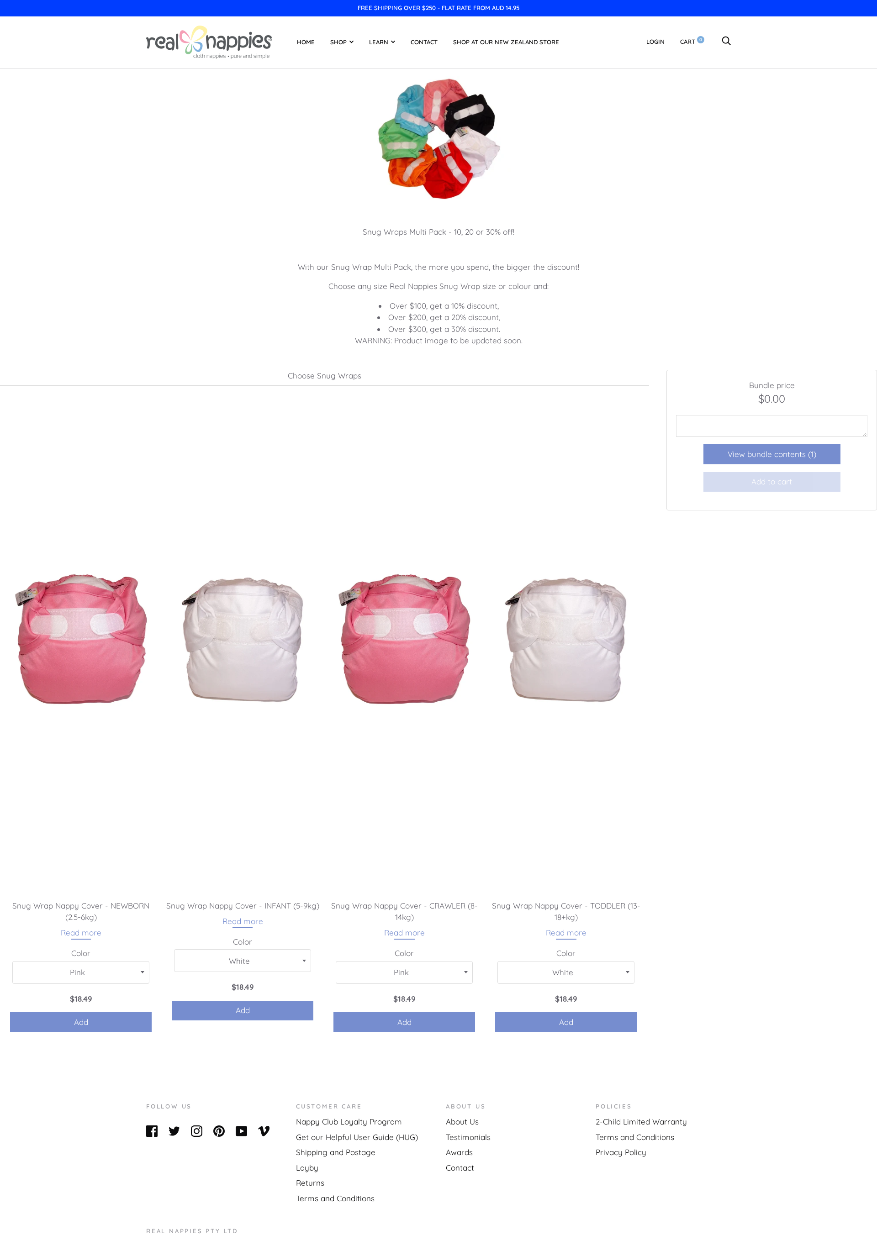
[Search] (726, 41)
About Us (462, 1121)
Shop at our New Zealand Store (506, 41)
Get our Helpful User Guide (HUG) (357, 1137)
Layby (307, 1167)
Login (655, 41)
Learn (378, 41)
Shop (338, 41)
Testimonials (468, 1137)
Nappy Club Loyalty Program (349, 1121)
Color (80, 953)
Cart (691, 41)
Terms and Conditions (335, 1198)
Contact (424, 41)
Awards (459, 1152)
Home (306, 41)
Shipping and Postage (335, 1152)
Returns (310, 1182)
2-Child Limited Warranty (641, 1121)
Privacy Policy (621, 1152)
